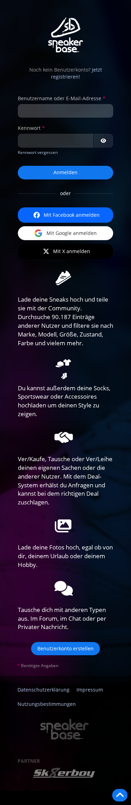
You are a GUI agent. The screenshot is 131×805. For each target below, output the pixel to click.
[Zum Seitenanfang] (120, 795)
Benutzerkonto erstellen (65, 648)
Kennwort (29, 128)
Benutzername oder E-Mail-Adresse (59, 98)
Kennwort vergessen (38, 152)
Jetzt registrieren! (76, 73)
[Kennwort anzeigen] (103, 141)
